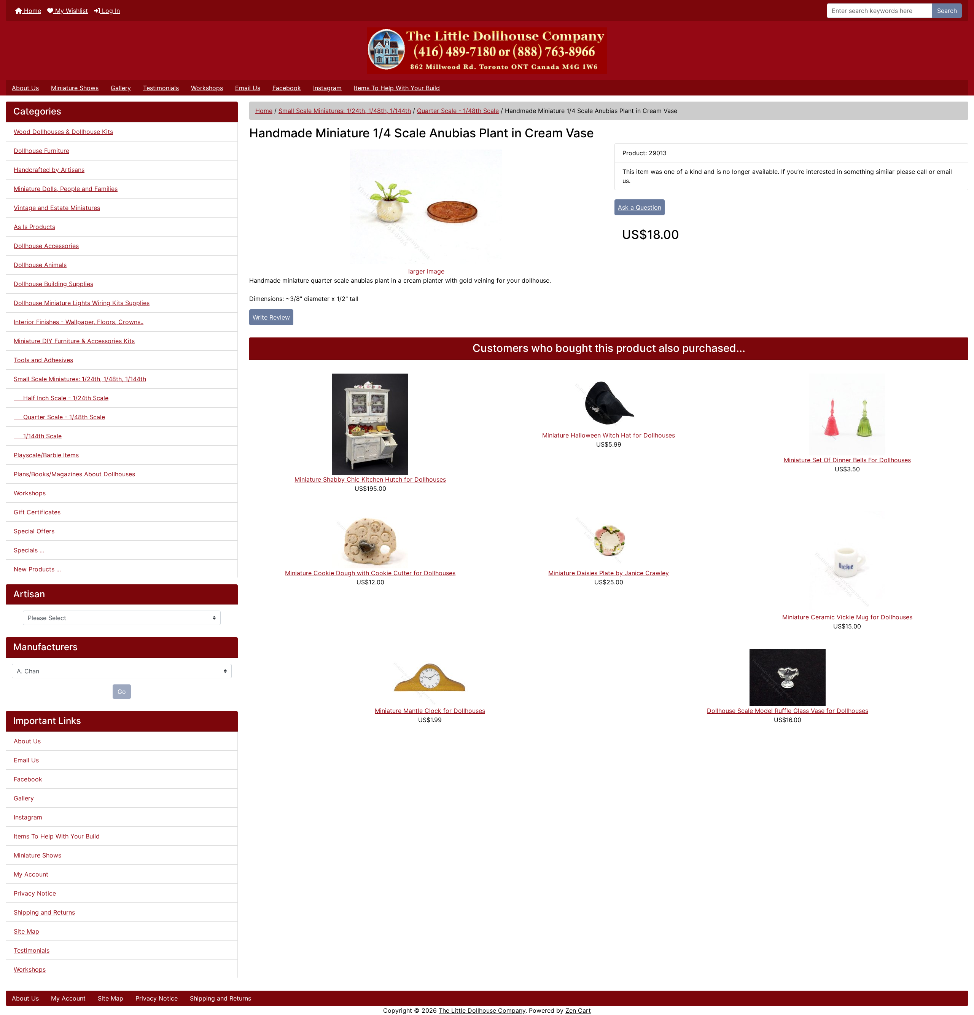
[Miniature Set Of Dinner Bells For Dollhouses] (847, 414)
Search (947, 10)
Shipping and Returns (44, 912)
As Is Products (34, 227)
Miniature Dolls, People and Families (66, 188)
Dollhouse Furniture (41, 150)
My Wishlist (70, 10)
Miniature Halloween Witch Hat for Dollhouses (608, 435)
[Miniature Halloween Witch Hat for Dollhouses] (609, 401)
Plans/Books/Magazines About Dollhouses (74, 474)
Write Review (271, 317)
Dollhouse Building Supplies (53, 284)
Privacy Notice (35, 893)
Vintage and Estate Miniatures (57, 208)
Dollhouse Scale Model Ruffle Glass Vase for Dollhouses (787, 710)
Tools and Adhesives (43, 360)
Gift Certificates (37, 512)
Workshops (207, 88)
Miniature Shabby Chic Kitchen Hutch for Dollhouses (370, 479)
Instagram (327, 88)
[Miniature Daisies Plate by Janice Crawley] (609, 539)
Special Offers (34, 531)
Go (122, 691)
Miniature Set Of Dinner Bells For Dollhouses (847, 460)
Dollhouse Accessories (46, 246)
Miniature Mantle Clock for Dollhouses (430, 710)
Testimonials (161, 88)
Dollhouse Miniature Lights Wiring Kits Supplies (82, 303)
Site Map (26, 931)
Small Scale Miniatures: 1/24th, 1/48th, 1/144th (345, 111)
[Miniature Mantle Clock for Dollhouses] (430, 677)
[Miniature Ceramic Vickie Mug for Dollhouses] (847, 561)
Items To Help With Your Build (397, 88)
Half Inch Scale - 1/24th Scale (61, 398)
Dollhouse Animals (40, 265)
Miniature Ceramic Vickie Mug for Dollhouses (847, 617)
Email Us (247, 88)
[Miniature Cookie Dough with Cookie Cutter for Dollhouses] (370, 539)
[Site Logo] (487, 50)
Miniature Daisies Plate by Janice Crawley (608, 573)
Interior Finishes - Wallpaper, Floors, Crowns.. (78, 322)
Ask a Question (639, 207)
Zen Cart (578, 1010)
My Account (31, 874)
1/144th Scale (38, 436)
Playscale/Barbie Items (46, 455)
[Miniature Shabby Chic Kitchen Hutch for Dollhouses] (370, 423)
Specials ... (29, 550)
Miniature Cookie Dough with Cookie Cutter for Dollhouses (370, 573)
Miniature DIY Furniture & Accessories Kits (74, 341)
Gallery (121, 88)
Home (31, 10)
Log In (110, 10)
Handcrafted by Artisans (49, 169)
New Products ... (37, 569)
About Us (25, 88)
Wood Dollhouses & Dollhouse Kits (63, 131)
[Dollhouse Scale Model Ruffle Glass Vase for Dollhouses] (788, 677)
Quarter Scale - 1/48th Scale (458, 111)
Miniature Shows (75, 88)
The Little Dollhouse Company (482, 1010)
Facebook (286, 88)
